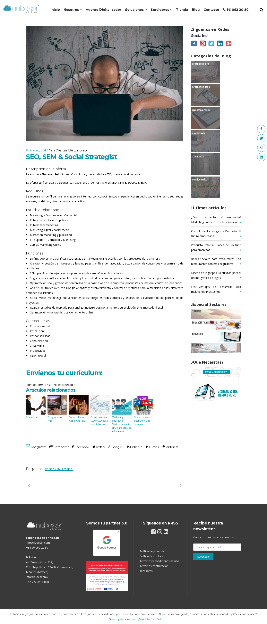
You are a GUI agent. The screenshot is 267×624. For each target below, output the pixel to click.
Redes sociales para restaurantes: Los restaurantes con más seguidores (216, 261)
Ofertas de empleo (59, 469)
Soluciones (134, 10)
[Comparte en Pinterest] (170, 447)
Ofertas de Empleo (71, 150)
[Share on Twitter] (98, 447)
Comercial (31, 417)
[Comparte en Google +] (116, 447)
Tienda (182, 10)
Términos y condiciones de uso (159, 561)
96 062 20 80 (237, 10)
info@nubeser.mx (37, 577)
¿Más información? (149, 619)
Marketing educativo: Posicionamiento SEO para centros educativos (121, 424)
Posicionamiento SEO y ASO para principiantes (99, 421)
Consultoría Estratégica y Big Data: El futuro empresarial (216, 233)
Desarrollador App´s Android (77, 419)
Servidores (160, 10)
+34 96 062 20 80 (37, 547)
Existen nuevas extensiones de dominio (142, 421)
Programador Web (55, 419)
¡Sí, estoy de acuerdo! (122, 619)
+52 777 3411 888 (37, 582)
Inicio (55, 10)
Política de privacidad (153, 551)
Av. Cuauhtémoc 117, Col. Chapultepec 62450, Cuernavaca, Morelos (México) (49, 567)
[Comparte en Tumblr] (152, 447)
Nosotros (71, 10)
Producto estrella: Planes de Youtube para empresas (216, 247)
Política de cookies (151, 556)
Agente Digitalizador (103, 10)
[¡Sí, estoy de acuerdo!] (262, 617)
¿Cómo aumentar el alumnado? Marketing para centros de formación (216, 219)
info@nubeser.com (38, 542)
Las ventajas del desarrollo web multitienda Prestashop (216, 289)
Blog (196, 10)
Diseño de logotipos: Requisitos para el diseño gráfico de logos (216, 275)
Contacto (211, 10)
